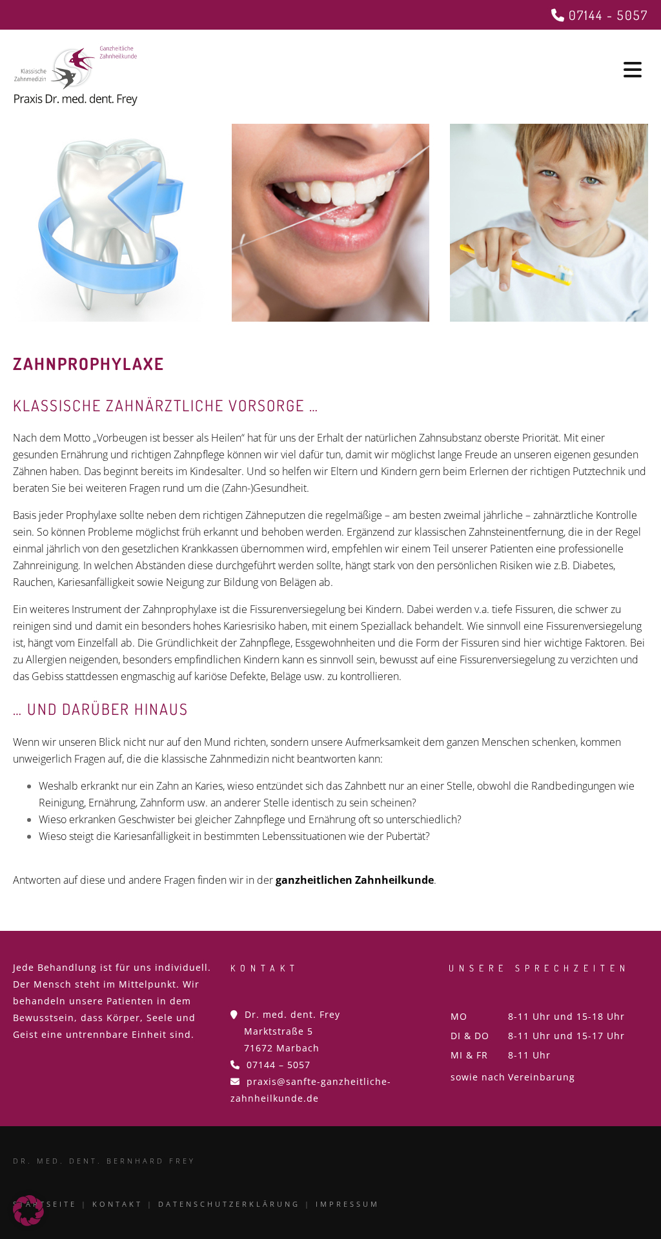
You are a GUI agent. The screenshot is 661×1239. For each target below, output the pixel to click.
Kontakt (117, 1204)
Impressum (348, 1204)
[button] (28, 1210)
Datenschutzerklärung (229, 1204)
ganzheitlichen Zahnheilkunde (355, 880)
